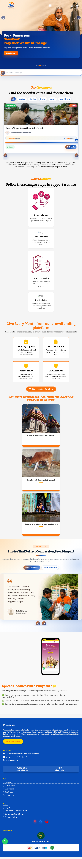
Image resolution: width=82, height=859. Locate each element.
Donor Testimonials (31, 567)
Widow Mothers (65, 99)
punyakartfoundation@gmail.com (18, 757)
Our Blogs (9, 792)
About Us (8, 782)
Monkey (52, 99)
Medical (42, 99)
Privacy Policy (11, 817)
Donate (72, 147)
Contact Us (9, 795)
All (13, 99)
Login (7, 808)
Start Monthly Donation (42, 389)
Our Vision (9, 789)
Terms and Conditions (14, 814)
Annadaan (22, 99)
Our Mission (10, 786)
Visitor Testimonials (50, 567)
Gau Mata (33, 99)
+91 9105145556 (12, 760)
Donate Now (10, 53)
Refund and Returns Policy (16, 811)
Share (11, 147)
